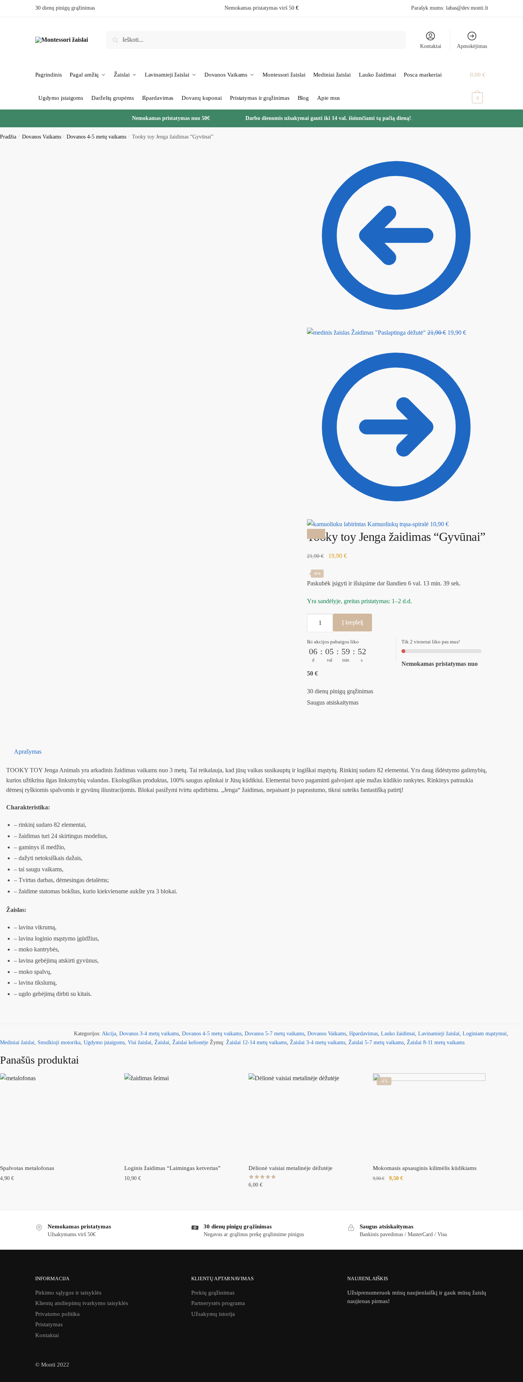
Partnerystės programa (218, 1303)
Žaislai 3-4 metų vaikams (317, 1042)
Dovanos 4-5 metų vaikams (96, 137)
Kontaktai (430, 46)
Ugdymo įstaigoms (104, 1042)
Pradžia (8, 137)
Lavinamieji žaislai (439, 1033)
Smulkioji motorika (59, 1042)
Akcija (109, 1033)
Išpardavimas (363, 1033)
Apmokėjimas (472, 46)
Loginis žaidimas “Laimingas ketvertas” (172, 1168)
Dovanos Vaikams (41, 137)
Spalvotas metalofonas (27, 1168)
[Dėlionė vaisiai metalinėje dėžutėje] (305, 1115)
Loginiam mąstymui (485, 1033)
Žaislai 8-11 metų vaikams (436, 1042)
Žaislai (161, 1042)
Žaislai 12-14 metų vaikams (256, 1042)
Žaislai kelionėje (190, 1042)
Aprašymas (27, 751)
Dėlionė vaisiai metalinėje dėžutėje (291, 1168)
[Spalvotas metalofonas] (56, 1115)
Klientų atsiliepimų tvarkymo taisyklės (81, 1303)
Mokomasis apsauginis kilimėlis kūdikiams (425, 1168)
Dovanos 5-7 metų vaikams (274, 1033)
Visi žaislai (139, 1042)
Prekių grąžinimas (213, 1293)
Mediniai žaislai (17, 1042)
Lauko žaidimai (398, 1033)
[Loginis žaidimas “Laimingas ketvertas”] (180, 1115)
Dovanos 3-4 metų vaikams (149, 1033)
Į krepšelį (352, 622)
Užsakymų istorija (213, 1314)
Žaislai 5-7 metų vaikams (376, 1042)
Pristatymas (49, 1324)
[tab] (265, 752)
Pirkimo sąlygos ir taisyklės (68, 1293)
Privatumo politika (57, 1314)
